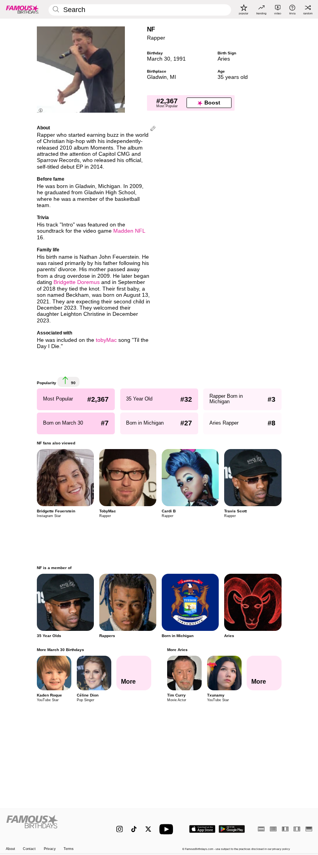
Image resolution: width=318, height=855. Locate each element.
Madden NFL (129, 231)
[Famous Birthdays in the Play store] (232, 829)
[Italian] (297, 829)
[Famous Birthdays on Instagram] (119, 829)
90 (73, 383)
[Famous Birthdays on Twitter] (148, 829)
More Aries (177, 650)
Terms (69, 849)
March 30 (158, 59)
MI (173, 77)
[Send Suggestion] (153, 129)
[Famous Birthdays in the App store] (202, 829)
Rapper (156, 38)
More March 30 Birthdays (60, 650)
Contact (29, 849)
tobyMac (106, 340)
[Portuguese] (273, 829)
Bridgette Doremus (77, 282)
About (10, 849)
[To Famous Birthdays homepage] (22, 9)
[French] (285, 829)
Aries (224, 59)
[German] (309, 829)
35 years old (233, 77)
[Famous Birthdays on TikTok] (134, 829)
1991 (179, 59)
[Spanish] (261, 829)
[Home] (52, 825)
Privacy (50, 849)
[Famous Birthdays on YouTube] (167, 829)
